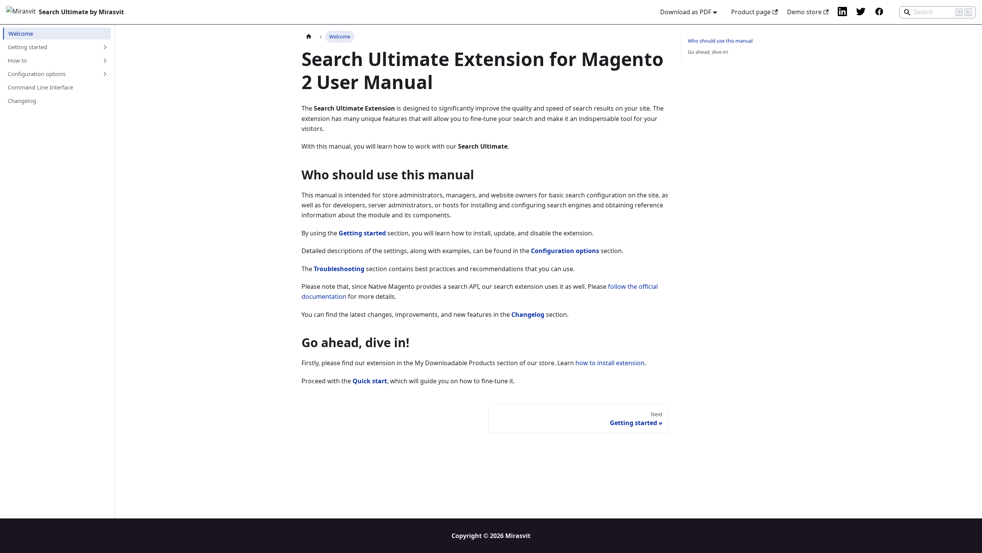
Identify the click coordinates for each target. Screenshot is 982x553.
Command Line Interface (40, 87)
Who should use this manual (720, 40)
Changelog (22, 100)
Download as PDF (685, 12)
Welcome (20, 33)
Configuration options (37, 74)
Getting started (27, 47)
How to (17, 60)
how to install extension (609, 363)
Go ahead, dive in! (708, 51)
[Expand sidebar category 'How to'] (105, 60)
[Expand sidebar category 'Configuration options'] (105, 74)
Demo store (804, 12)
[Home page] (309, 37)
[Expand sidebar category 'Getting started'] (105, 47)
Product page (751, 12)
